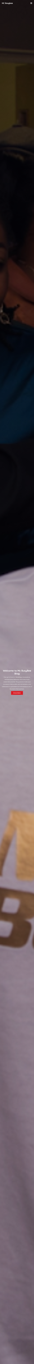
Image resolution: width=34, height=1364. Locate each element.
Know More (17, 693)
